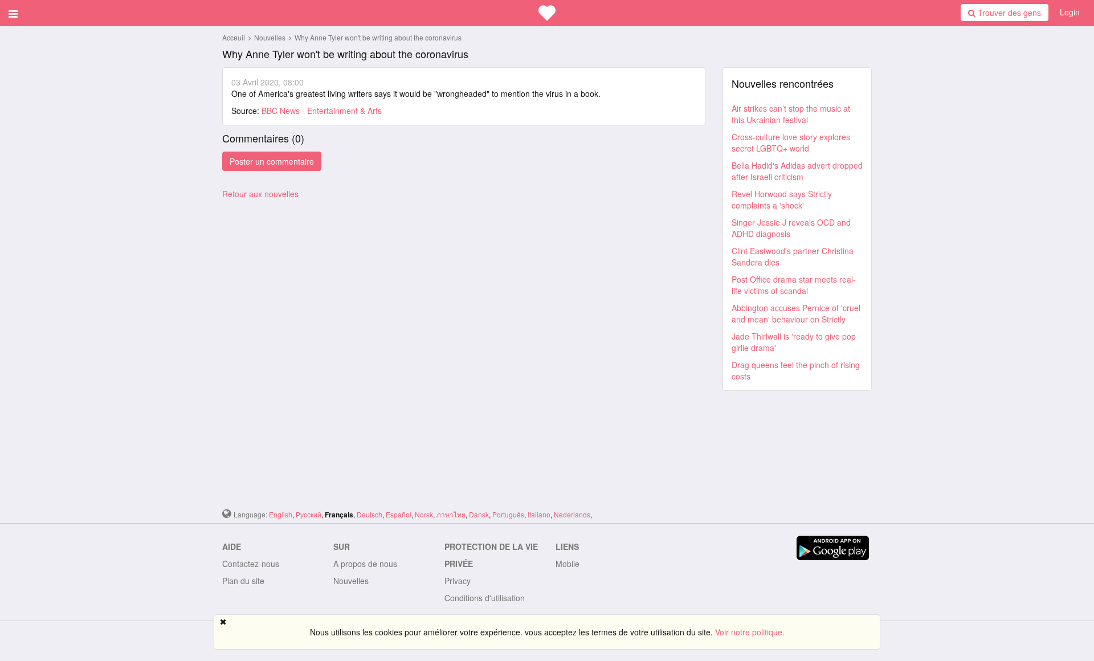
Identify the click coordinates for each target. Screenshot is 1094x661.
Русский (308, 514)
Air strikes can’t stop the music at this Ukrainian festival (791, 114)
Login (1070, 12)
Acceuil (233, 37)
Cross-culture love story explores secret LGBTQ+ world (791, 142)
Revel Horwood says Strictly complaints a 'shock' (782, 199)
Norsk (424, 514)
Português (508, 514)
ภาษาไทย (451, 514)
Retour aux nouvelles (260, 193)
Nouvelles (270, 37)
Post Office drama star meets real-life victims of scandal (794, 285)
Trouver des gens (1008, 12)
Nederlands (572, 514)
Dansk (479, 514)
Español (398, 514)
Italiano (539, 514)
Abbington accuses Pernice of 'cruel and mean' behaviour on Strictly (796, 313)
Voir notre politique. (750, 632)
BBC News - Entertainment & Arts (322, 110)
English (280, 514)
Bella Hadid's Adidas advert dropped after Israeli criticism (797, 171)
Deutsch (369, 514)
